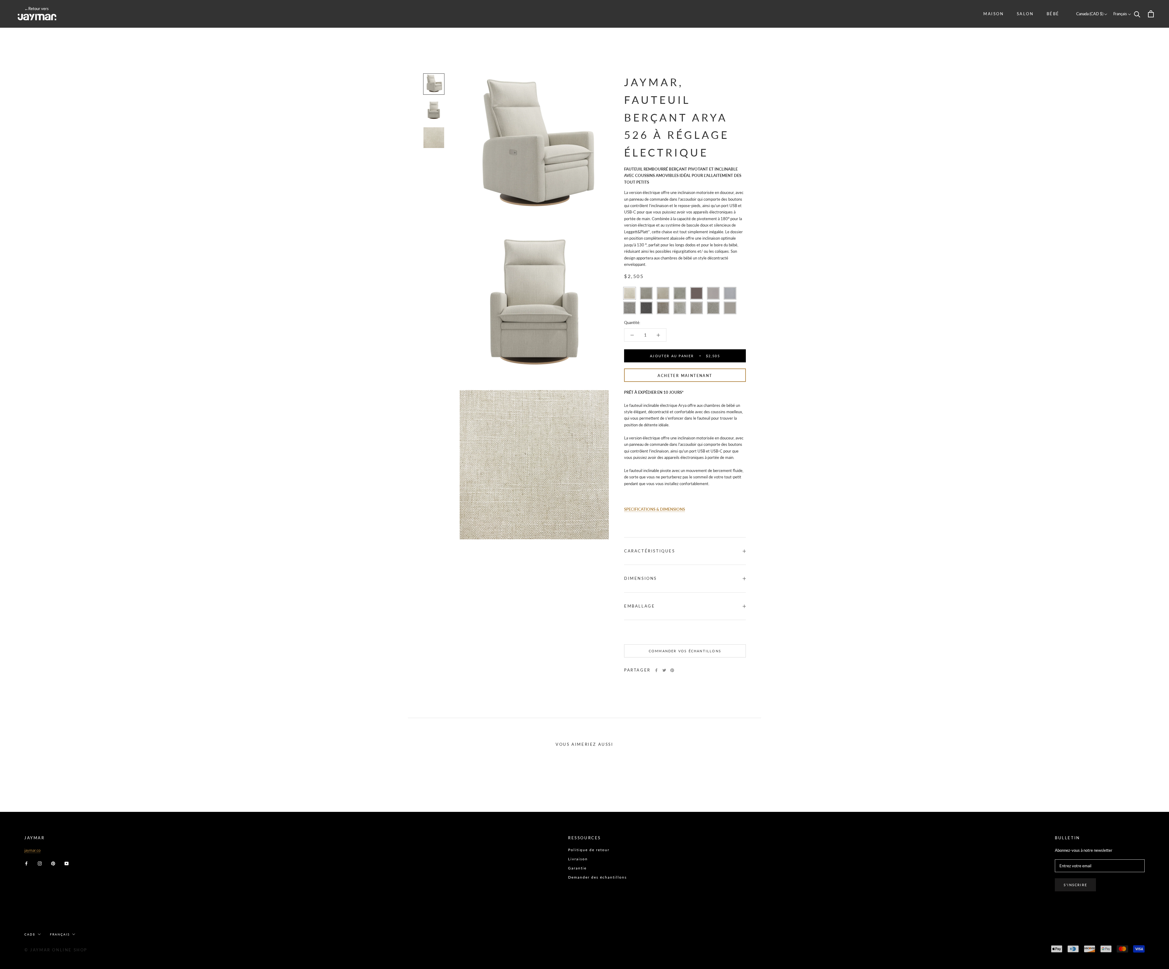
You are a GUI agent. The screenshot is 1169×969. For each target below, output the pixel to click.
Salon (1025, 13)
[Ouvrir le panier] (1151, 13)
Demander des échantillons (597, 877)
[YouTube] (66, 863)
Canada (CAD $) (1090, 13)
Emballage (639, 606)
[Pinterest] (672, 670)
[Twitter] (664, 670)
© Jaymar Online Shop (55, 949)
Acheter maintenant (685, 375)
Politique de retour (588, 849)
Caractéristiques (649, 550)
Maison (993, 13)
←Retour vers (36, 8)
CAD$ (29, 934)
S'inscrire (1075, 885)
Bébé (1053, 13)
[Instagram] (40, 863)
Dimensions (640, 578)
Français (1120, 13)
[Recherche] (1137, 14)
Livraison (578, 859)
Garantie (577, 868)
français (60, 934)
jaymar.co (32, 850)
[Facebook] (656, 670)
